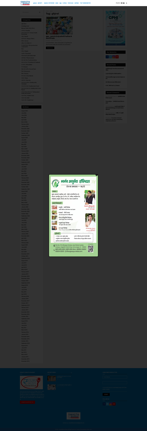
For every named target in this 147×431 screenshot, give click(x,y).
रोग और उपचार (70, 3)
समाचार (56, 3)
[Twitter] (118, 3)
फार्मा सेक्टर (76, 3)
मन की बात (65, 3)
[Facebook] (116, 3)
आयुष (60, 3)
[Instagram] (120, 3)
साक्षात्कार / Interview (49, 3)
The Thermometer (85, 3)
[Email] (124, 3)
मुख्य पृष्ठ (35, 3)
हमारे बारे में (40, 3)
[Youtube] (122, 3)
